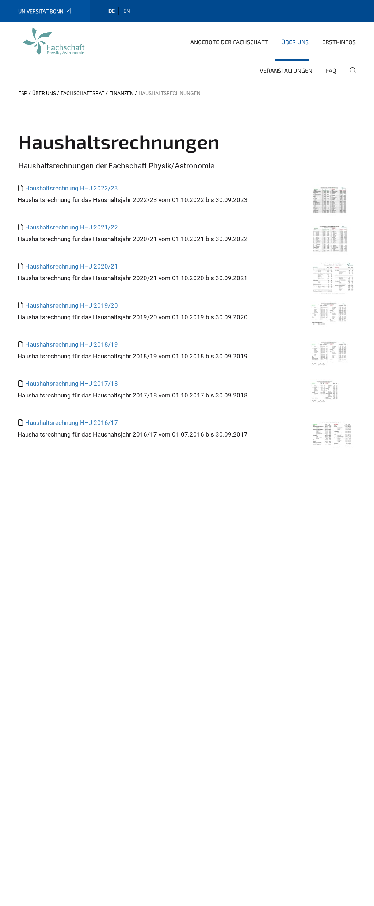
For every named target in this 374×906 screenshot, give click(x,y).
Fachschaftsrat (82, 93)
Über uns (295, 41)
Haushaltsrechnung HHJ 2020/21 (71, 266)
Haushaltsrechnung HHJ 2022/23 (71, 188)
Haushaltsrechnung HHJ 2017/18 (71, 383)
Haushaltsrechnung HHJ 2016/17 (71, 422)
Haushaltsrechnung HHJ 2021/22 (71, 227)
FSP (22, 93)
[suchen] (350, 75)
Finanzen (121, 93)
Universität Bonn (41, 11)
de (111, 11)
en (126, 11)
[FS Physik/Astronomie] (53, 41)
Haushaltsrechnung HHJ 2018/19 (71, 344)
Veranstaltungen (286, 70)
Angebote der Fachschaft (229, 41)
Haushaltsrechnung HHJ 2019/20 (71, 305)
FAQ (331, 70)
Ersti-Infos (339, 41)
